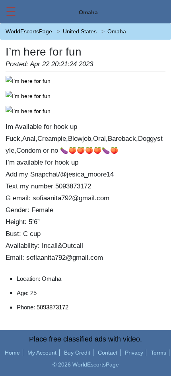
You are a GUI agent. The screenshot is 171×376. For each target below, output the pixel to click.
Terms (158, 352)
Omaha (116, 31)
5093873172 (52, 307)
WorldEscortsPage (29, 31)
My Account (41, 352)
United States (80, 31)
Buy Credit (77, 352)
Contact (107, 352)
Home (12, 352)
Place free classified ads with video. (85, 339)
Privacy (134, 352)
